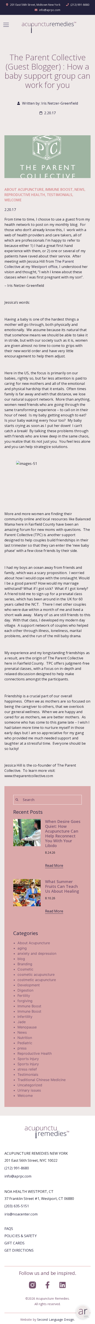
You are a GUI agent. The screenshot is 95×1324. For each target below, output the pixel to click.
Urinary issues (29, 1090)
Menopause (27, 1027)
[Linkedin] (62, 1285)
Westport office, (45, 266)
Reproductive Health (24, 194)
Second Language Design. (56, 1319)
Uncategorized (29, 1085)
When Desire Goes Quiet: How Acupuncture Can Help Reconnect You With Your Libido (62, 833)
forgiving (24, 1001)
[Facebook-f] (47, 1285)
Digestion (25, 990)
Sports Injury (28, 1058)
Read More (54, 865)
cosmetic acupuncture (36, 974)
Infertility (24, 1016)
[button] (6, 25)
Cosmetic (25, 969)
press (22, 1048)
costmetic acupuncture (36, 980)
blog (21, 958)
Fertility (23, 995)
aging (22, 948)
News (79, 189)
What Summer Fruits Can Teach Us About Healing (62, 886)
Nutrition (24, 1037)
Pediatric (24, 1043)
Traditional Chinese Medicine (41, 1080)
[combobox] (47, 800)
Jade (21, 1022)
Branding (24, 964)
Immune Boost (59, 189)
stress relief (27, 1069)
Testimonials (59, 194)
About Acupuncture (24, 189)
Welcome (12, 200)
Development (28, 985)
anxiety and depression (36, 953)
